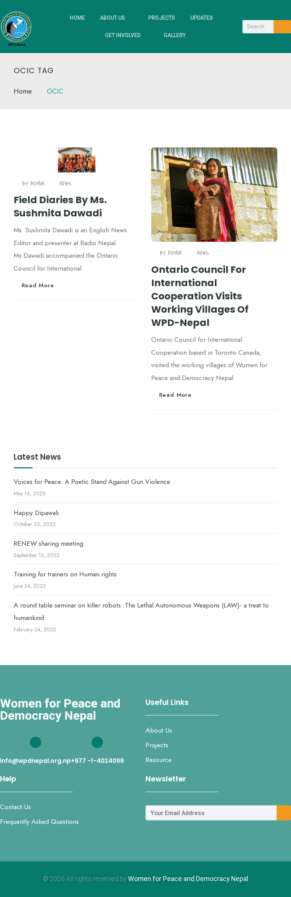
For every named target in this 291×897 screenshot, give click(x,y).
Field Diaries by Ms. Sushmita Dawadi (60, 206)
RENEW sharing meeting (48, 543)
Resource (159, 760)
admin (37, 184)
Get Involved (123, 35)
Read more (38, 285)
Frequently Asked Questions (39, 822)
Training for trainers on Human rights (65, 574)
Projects (161, 18)
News (65, 184)
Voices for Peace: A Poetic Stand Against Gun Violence (92, 482)
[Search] (282, 26)
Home (77, 18)
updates (201, 18)
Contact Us (15, 807)
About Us (112, 18)
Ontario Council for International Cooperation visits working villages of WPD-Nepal (200, 296)
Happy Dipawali (36, 513)
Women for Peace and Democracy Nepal (188, 879)
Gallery (175, 35)
